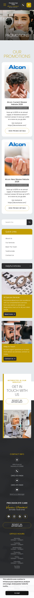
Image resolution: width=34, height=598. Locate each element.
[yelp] (25, 516)
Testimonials (10, 251)
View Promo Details (17, 131)
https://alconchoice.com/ (17, 125)
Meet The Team (11, 247)
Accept (17, 593)
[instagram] (14, 516)
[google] (20, 516)
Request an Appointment (17, 401)
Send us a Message (17, 494)
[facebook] (9, 516)
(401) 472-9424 (17, 476)
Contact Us (9, 255)
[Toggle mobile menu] (5, 5)
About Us (8, 238)
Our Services (10, 243)
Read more (9, 314)
